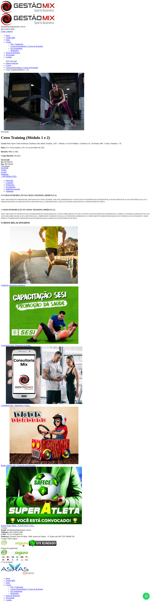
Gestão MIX (10, 38)
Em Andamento (16, 48)
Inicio (8, 35)
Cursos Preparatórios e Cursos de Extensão (27, 46)
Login (3, 31)
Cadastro (9, 31)
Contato (9, 57)
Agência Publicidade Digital (11, 574)
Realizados (15, 51)
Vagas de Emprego (13, 53)
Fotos (8, 40)
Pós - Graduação (17, 44)
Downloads (10, 55)
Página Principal (12, 63)
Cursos (8, 42)
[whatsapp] (145, 595)
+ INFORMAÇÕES (8, 176)
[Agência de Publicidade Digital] (28, 574)
